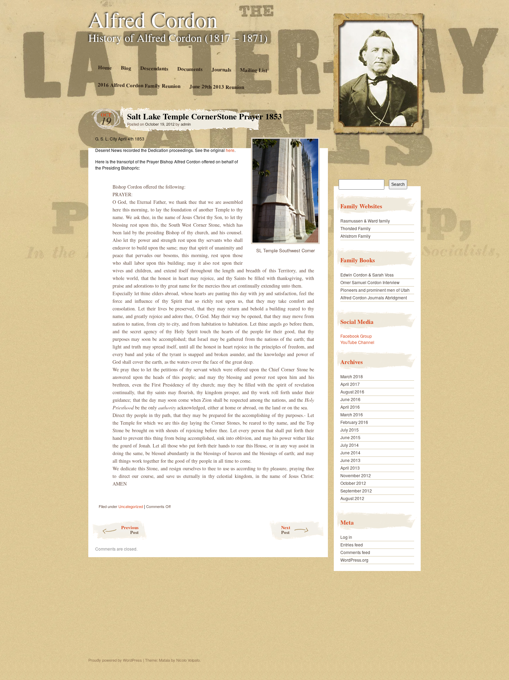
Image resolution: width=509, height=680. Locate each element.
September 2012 (356, 490)
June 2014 (350, 452)
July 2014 (349, 445)
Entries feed (351, 544)
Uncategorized (130, 506)
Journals (221, 69)
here (230, 150)
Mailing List (253, 70)
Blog (125, 68)
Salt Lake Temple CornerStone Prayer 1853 (310, 118)
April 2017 (350, 384)
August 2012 (352, 498)
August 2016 (352, 392)
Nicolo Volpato (188, 660)
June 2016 (350, 399)
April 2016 (350, 407)
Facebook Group (356, 336)
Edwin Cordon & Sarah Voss (367, 275)
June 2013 (350, 460)
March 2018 (351, 376)
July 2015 (349, 430)
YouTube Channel (357, 342)
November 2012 (355, 475)
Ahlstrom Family (355, 236)
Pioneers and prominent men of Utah (375, 290)
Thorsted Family (355, 228)
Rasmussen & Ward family (365, 221)
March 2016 (351, 414)
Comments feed (355, 552)
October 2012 (353, 483)
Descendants (154, 68)
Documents (189, 69)
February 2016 (354, 422)
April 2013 (350, 468)
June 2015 (350, 437)
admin (186, 124)
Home (104, 67)
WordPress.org (354, 560)
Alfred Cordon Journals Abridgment (373, 297)
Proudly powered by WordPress (115, 660)
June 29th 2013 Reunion (216, 86)
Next (285, 529)
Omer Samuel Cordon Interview (370, 282)
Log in (346, 537)
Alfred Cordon (153, 19)
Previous (130, 529)
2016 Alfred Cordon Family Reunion (139, 85)
